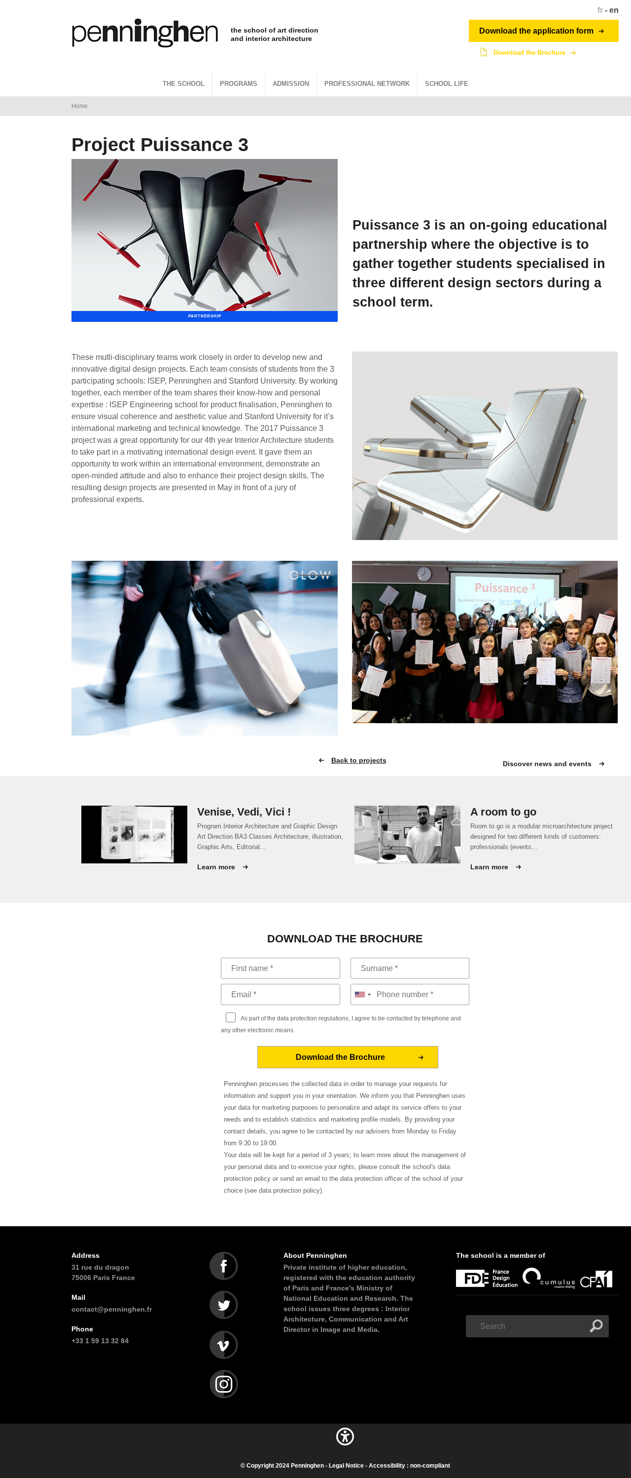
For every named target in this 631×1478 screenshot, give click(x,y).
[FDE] (489, 1289)
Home (79, 106)
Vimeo (224, 1345)
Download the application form (536, 31)
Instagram (224, 1384)
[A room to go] (407, 834)
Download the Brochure (529, 52)
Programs (238, 83)
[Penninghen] (146, 33)
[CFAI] (599, 1289)
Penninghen (307, 1465)
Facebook (224, 1266)
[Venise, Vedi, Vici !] (134, 834)
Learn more (216, 866)
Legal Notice (346, 1465)
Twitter (224, 1305)
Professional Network (367, 83)
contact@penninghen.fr (111, 1309)
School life (446, 83)
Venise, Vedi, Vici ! (244, 812)
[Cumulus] (551, 1289)
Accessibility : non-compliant (409, 1465)
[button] (345, 1447)
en (614, 10)
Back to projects (358, 760)
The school (184, 83)
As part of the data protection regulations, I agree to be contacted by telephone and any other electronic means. (341, 1024)
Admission (291, 83)
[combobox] (362, 994)
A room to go (503, 812)
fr (600, 10)
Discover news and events (547, 763)
